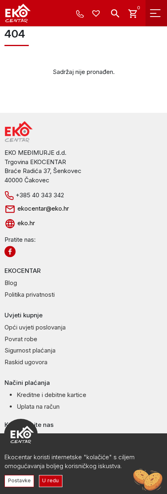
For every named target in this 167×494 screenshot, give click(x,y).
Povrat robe (20, 339)
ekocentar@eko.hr (42, 208)
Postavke (19, 480)
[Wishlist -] (97, 14)
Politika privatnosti (29, 294)
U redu (50, 480)
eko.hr (25, 223)
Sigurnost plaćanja (30, 350)
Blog (10, 283)
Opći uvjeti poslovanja (35, 327)
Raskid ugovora (25, 362)
